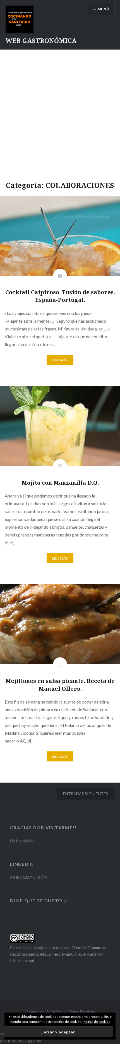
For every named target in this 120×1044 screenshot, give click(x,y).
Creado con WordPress (45, 1011)
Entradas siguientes (85, 793)
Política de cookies (96, 1022)
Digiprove (32, 1040)
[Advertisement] (60, 112)
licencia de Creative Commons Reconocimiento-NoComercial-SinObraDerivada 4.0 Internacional (58, 954)
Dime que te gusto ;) (38, 900)
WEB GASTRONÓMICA (41, 40)
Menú (103, 9)
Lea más (60, 360)
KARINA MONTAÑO (28, 877)
